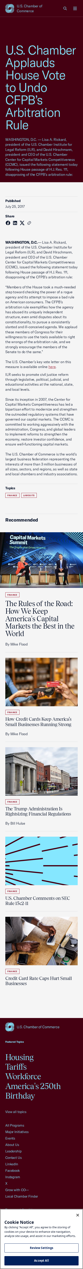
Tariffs (16, 1066)
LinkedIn (11, 1164)
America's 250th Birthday (33, 1090)
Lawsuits (29, 495)
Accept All (41, 1261)
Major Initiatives (17, 1132)
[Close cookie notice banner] (78, 1215)
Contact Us (13, 1158)
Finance (12, 495)
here (52, 366)
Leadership (13, 1151)
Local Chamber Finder (21, 1196)
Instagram (12, 1177)
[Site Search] (65, 8)
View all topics (15, 1112)
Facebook (12, 1170)
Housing (19, 1057)
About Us (12, 1145)
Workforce (23, 1076)
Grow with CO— (17, 1190)
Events (10, 1138)
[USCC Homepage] (41, 1026)
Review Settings (41, 1248)
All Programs (14, 1125)
